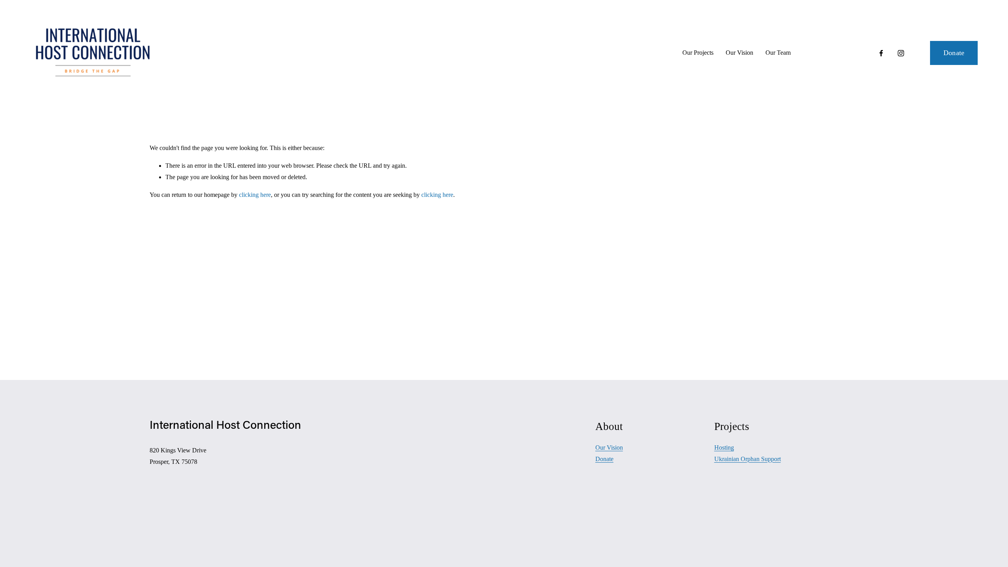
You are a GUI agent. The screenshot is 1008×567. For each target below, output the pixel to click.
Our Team (778, 52)
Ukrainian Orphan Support (747, 459)
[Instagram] (901, 53)
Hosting (724, 447)
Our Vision (739, 52)
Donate (954, 53)
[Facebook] (881, 53)
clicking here (255, 194)
